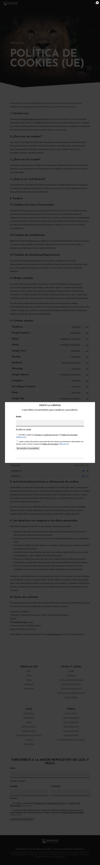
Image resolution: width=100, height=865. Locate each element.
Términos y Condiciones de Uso (46, 435)
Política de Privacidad (69, 435)
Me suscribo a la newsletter (28, 448)
